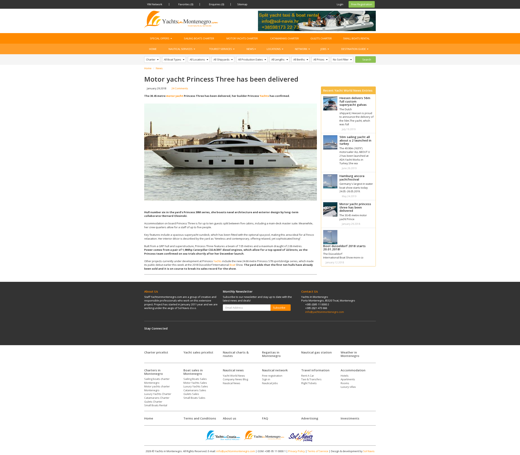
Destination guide (353, 49)
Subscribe (279, 307)
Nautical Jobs (270, 383)
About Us (151, 291)
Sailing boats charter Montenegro (157, 381)
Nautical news (233, 370)
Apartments (348, 379)
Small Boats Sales (194, 398)
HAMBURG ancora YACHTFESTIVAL (351, 177)
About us (229, 418)
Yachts (264, 96)
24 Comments (179, 88)
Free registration (272, 375)
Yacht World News (234, 375)
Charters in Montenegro (153, 372)
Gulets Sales (191, 394)
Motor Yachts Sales (195, 383)
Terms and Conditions (199, 418)
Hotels (345, 375)
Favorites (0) (185, 4)
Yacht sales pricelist (198, 352)
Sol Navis (369, 451)
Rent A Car (307, 375)
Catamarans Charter (284, 38)
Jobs (324, 49)
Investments (350, 418)
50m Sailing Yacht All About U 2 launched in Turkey (355, 140)
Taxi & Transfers (311, 379)
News (250, 49)
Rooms (345, 383)
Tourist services (221, 49)
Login (339, 4)
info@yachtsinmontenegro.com (324, 312)
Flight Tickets (309, 383)
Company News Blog (235, 379)
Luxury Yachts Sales (195, 386)
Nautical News (231, 383)
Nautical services (181, 49)
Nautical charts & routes (236, 354)
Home (153, 49)
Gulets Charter (321, 38)
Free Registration (361, 4)
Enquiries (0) (216, 4)
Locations (274, 49)
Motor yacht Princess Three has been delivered (355, 207)
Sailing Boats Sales (195, 379)
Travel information (315, 370)
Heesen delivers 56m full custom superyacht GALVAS (354, 101)
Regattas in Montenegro (271, 354)
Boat (232, 265)
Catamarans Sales (194, 390)
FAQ (265, 418)
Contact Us (309, 291)
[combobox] (152, 59)
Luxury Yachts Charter (157, 394)
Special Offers (160, 38)
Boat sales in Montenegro (193, 372)
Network (301, 49)
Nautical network (275, 370)
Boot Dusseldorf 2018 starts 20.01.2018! (344, 247)
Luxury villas (348, 387)
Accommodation (353, 370)
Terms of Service (318, 451)
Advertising (309, 418)
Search (366, 59)
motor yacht (174, 96)
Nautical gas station (316, 352)
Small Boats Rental (356, 38)
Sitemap (242, 4)
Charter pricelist (156, 352)
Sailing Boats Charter (199, 38)
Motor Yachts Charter (242, 38)
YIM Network (154, 4)
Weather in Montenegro (350, 354)
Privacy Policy (296, 451)
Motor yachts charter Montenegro (157, 388)
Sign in (266, 379)
